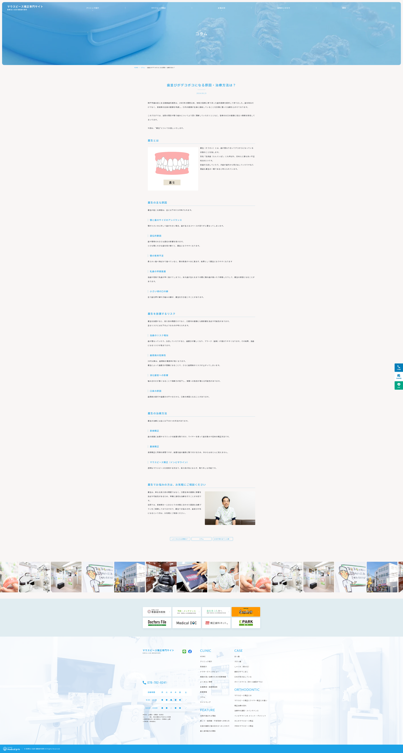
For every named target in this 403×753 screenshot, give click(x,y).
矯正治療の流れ (240, 705)
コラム (143, 67)
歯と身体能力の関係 (208, 731)
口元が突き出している (243, 677)
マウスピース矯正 (158, 8)
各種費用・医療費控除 (208, 687)
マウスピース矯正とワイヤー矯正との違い (250, 700)
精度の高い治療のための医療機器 (213, 677)
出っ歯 (237, 656)
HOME (136, 67)
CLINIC (205, 650)
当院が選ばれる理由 (208, 716)
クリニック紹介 (92, 8)
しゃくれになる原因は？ (180, 539)
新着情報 (203, 692)
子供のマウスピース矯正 (243, 726)
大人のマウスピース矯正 (243, 721)
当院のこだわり (283, 8)
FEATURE (207, 710)
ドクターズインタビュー (209, 671)
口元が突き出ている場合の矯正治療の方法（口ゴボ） (223, 539)
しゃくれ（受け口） (242, 666)
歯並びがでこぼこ (241, 671)
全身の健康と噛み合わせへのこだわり (215, 726)
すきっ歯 (237, 661)
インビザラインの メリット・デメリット (250, 716)
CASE (238, 650)
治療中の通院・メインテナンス (246, 710)
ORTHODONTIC (247, 689)
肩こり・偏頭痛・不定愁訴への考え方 (215, 721)
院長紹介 (203, 666)
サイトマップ (205, 702)
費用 (344, 8)
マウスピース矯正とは (243, 695)
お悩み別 (221, 8)
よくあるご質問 (206, 682)
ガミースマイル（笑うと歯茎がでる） (249, 682)
